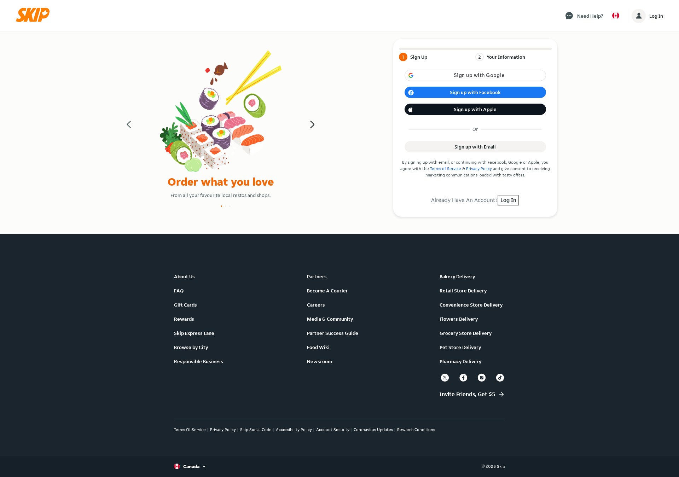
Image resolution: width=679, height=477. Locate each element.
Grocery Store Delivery (466, 333)
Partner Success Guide (332, 333)
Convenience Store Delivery (471, 305)
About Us (184, 276)
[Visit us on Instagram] (481, 377)
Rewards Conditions (416, 429)
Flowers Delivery (459, 319)
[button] (35, 20)
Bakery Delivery (457, 276)
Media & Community (330, 319)
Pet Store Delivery (460, 347)
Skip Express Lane (194, 333)
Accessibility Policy (294, 429)
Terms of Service (445, 168)
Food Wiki (318, 347)
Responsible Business (198, 361)
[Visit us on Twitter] (445, 377)
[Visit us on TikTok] (500, 377)
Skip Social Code (256, 429)
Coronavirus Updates (373, 429)
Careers (316, 305)
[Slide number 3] (230, 206)
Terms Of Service (190, 429)
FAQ (179, 290)
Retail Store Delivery (463, 290)
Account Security (332, 429)
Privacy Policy (479, 168)
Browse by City (191, 347)
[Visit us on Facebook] (463, 377)
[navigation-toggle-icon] (639, 16)
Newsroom (319, 361)
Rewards (184, 319)
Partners (317, 276)
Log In (656, 16)
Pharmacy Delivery (460, 361)
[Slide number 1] (221, 206)
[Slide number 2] (225, 206)
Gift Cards (185, 305)
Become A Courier (327, 290)
